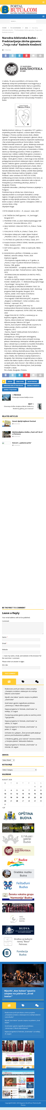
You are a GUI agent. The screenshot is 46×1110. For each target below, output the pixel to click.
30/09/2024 (17, 436)
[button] (43, 2)
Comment (5, 621)
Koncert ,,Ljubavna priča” (21, 443)
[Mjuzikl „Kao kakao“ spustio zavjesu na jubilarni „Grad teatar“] (23, 975)
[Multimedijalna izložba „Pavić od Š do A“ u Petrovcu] (6, 434)
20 (23, 797)
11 (11, 794)
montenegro (32, 381)
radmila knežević (33, 386)
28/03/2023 (17, 424)
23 (41, 797)
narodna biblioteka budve (13, 386)
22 (35, 797)
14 (29, 794)
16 (41, 794)
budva (10, 381)
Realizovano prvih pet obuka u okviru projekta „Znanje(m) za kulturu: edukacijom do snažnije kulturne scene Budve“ (21, 691)
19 (17, 797)
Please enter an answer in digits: (13, 662)
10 (5, 794)
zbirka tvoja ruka (10, 390)
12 (17, 794)
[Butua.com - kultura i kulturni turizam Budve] (18, 13)
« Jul (3, 807)
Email (4, 643)
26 (17, 801)
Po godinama (15, 28)
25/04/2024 (17, 445)
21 (29, 797)
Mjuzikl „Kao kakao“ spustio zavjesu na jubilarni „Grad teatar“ (19, 993)
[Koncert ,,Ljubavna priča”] (6, 522)
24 (5, 801)
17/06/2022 (7, 50)
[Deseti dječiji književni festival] (6, 423)
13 (23, 794)
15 (35, 794)
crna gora (20, 381)
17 (5, 797)
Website (5, 649)
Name (4, 637)
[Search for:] (23, 21)
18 (11, 797)
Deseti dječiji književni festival (24, 421)
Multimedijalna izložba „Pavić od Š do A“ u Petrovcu (27, 433)
